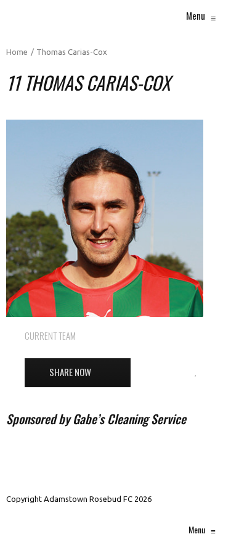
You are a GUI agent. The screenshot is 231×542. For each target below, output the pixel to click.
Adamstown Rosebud (165, 335)
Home (17, 51)
